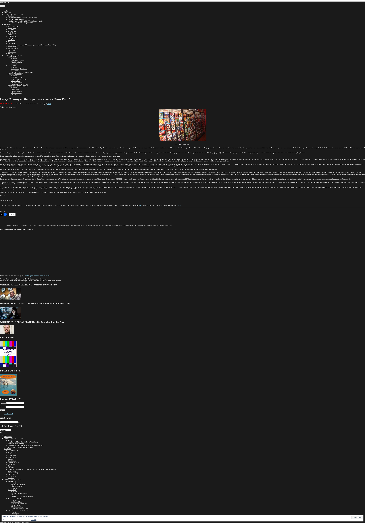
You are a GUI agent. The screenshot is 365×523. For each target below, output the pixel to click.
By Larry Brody (12, 28)
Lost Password (8, 414)
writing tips (168, 225)
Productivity (11, 43)
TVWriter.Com (4, 2)
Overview (11, 16)
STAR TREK (12, 65)
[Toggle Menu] (1, 432)
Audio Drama (12, 33)
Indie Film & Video (13, 38)
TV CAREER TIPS (140, 225)
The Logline (15, 89)
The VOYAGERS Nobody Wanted (22, 72)
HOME (6, 11)
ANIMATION (12, 57)
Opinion (39, 225)
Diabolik (14, 64)
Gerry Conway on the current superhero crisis (55, 225)
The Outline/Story (16, 93)
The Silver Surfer (16, 62)
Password (3, 407)
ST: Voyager (15, 70)
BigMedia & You (16, 77)
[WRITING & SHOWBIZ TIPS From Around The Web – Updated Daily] (10, 318)
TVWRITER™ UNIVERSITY (13, 14)
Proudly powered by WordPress (19, 522)
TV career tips (12, 52)
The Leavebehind (16, 91)
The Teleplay (15, 94)
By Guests (11, 29)
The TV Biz (11, 50)
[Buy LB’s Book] (8, 366)
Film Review (11, 40)
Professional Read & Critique (16, 19)
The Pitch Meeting (17, 82)
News (9, 41)
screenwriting (12, 46)
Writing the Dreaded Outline (19, 84)
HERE (49, 104)
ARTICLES (7, 24)
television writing (13, 48)
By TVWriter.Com (13, 26)
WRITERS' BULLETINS (15, 74)
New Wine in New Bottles (19, 79)
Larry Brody (73, 225)
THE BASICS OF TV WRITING (18, 86)
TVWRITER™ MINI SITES (13, 55)
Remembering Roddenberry (19, 69)
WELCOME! (8, 12)
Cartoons (10, 35)
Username (3, 403)
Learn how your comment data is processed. (36, 276)
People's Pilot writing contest (104, 225)
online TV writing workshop (86, 225)
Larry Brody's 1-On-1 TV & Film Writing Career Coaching (25, 21)
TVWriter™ (160, 225)
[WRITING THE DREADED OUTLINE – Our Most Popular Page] (7, 333)
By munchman (12, 31)
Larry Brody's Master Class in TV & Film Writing (23, 17)
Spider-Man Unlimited (18, 60)
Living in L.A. (15, 81)
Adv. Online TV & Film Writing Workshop (21, 23)
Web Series (11, 53)
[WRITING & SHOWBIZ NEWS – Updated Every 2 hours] (10, 299)
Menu (2, 5)
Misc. (34, 225)
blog (140, 205)
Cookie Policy (34, 520)
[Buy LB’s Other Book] (8, 395)
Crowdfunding (12, 36)
